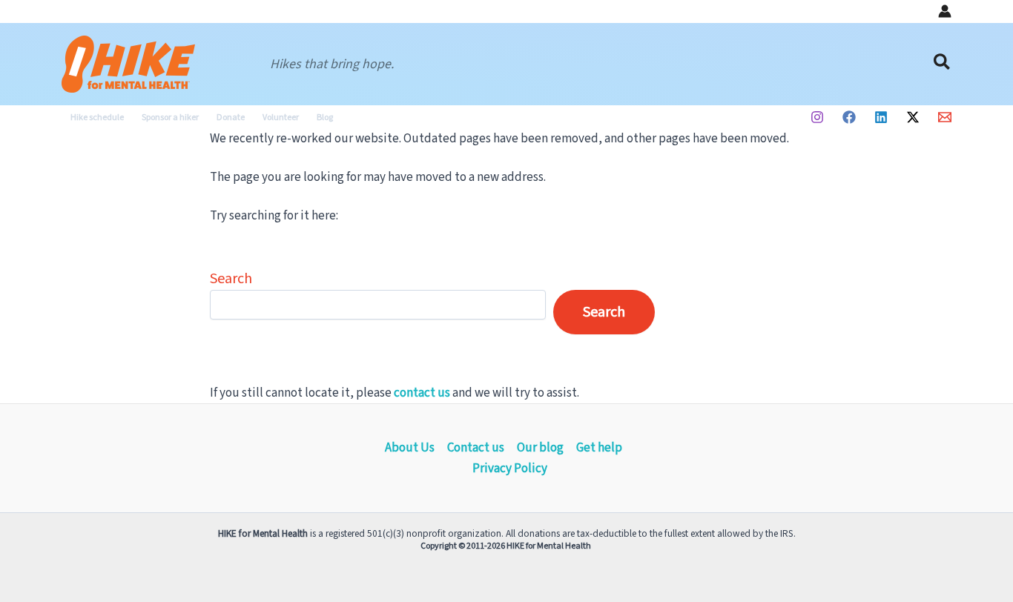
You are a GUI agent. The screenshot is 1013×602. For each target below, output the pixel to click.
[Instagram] (817, 117)
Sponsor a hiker (170, 117)
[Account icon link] (944, 11)
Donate (231, 117)
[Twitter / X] (913, 117)
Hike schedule (97, 117)
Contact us (475, 448)
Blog (325, 117)
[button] (942, 64)
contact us (422, 393)
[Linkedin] (881, 117)
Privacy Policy (509, 468)
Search (231, 278)
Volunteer (281, 117)
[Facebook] (849, 117)
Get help (599, 448)
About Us (410, 448)
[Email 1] (944, 117)
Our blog (540, 448)
